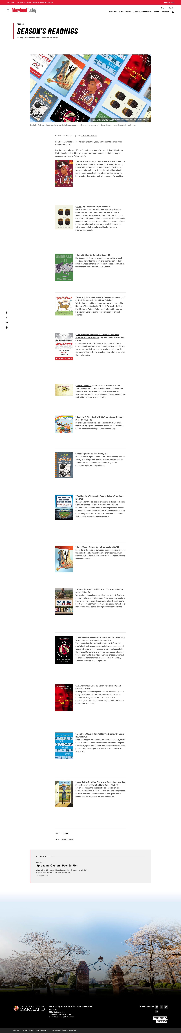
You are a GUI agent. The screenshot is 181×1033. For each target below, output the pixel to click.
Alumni (64, 839)
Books (71, 839)
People (66, 833)
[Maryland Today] (24, 10)
